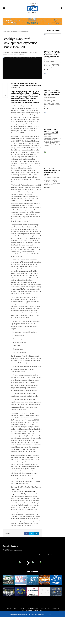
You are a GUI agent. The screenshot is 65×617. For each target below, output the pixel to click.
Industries (22, 608)
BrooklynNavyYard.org (21, 483)
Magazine (9, 608)
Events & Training (27, 610)
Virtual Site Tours (45, 608)
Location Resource (32, 608)
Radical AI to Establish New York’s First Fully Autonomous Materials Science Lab (51, 132)
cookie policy (41, 614)
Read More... (47, 69)
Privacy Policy (38, 610)
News (15, 608)
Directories (55, 608)
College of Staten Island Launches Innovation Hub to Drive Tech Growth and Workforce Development (52, 53)
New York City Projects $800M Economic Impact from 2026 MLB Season (52, 92)
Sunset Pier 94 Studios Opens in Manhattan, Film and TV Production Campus (52, 171)
